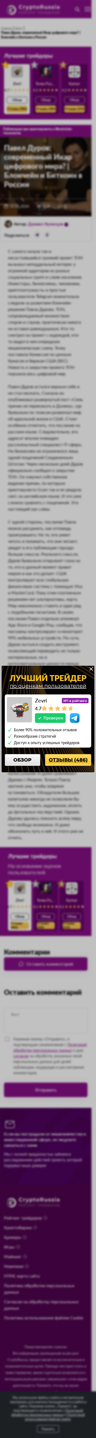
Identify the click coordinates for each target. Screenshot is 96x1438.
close (91, 669)
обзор (22, 760)
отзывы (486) (68, 760)
